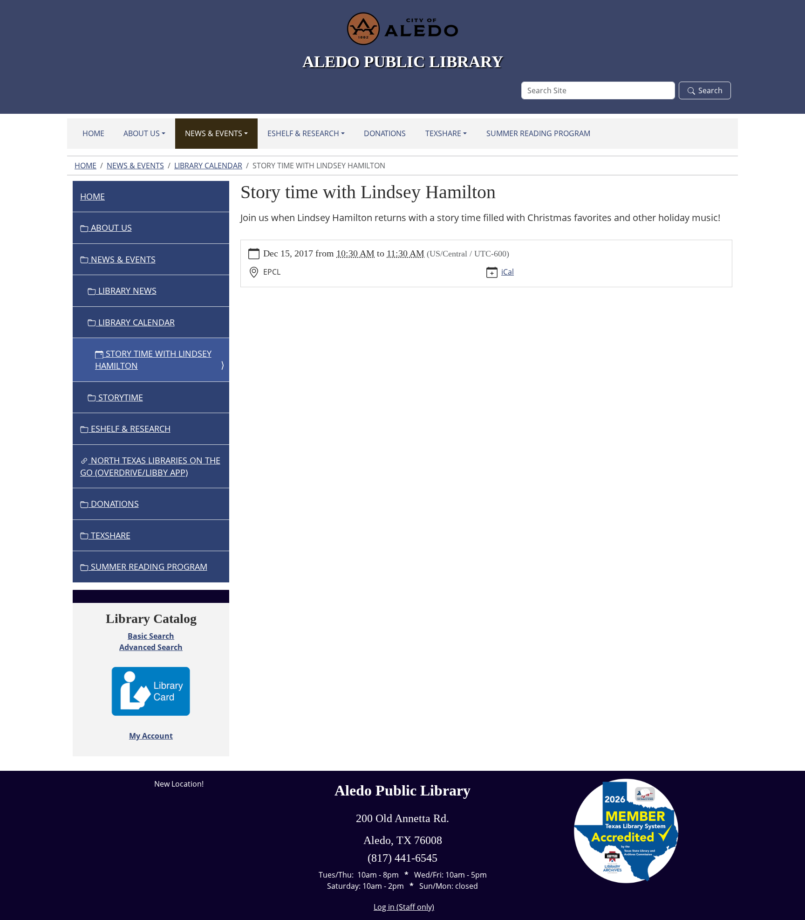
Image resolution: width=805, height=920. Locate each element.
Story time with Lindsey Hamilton (153, 359)
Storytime (119, 397)
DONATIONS (385, 133)
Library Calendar (208, 165)
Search (710, 90)
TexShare (443, 133)
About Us (141, 133)
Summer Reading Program (538, 133)
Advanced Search (151, 647)
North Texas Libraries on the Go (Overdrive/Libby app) (150, 466)
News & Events (213, 133)
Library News (126, 290)
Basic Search (151, 636)
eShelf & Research (303, 133)
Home (93, 133)
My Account (151, 736)
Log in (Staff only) (404, 907)
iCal (507, 272)
